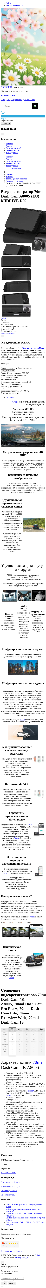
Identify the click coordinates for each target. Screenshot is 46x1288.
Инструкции (16, 168)
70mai (3, 318)
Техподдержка (12, 153)
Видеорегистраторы (14, 181)
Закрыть (12, 1283)
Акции (9, 146)
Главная (9, 174)
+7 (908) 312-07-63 (8, 95)
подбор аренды (21, 1257)
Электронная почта (9, 368)
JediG (37, 1255)
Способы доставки (9, 1191)
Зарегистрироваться (14, 5)
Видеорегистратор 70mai (33, 348)
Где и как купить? (13, 148)
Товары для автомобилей (16, 179)
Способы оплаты (8, 1195)
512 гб (8, 1095)
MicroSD (30, 1091)
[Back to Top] (2, 1286)
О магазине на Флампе (10, 1182)
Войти (8, 3)
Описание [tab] (10, 397)
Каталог (9, 144)
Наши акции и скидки (10, 1186)
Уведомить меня (7, 333)
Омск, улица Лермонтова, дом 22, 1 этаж (18, 100)
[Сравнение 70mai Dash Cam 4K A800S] (23, 1056)
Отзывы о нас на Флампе (11, 1251)
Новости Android (13, 150)
